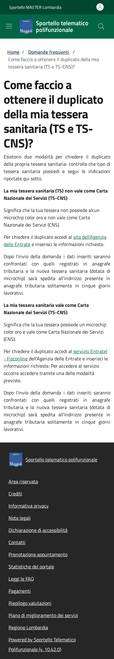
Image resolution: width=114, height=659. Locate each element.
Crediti (15, 493)
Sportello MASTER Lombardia (35, 7)
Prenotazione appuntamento (38, 554)
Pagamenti (20, 591)
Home (13, 52)
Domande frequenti (49, 52)
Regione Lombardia (28, 627)
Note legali (20, 518)
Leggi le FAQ (21, 578)
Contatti (17, 542)
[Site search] (101, 26)
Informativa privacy (29, 505)
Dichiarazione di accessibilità (38, 530)
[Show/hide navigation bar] (9, 26)
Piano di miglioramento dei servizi (43, 615)
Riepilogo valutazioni (30, 603)
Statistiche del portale (31, 566)
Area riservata (23, 481)
